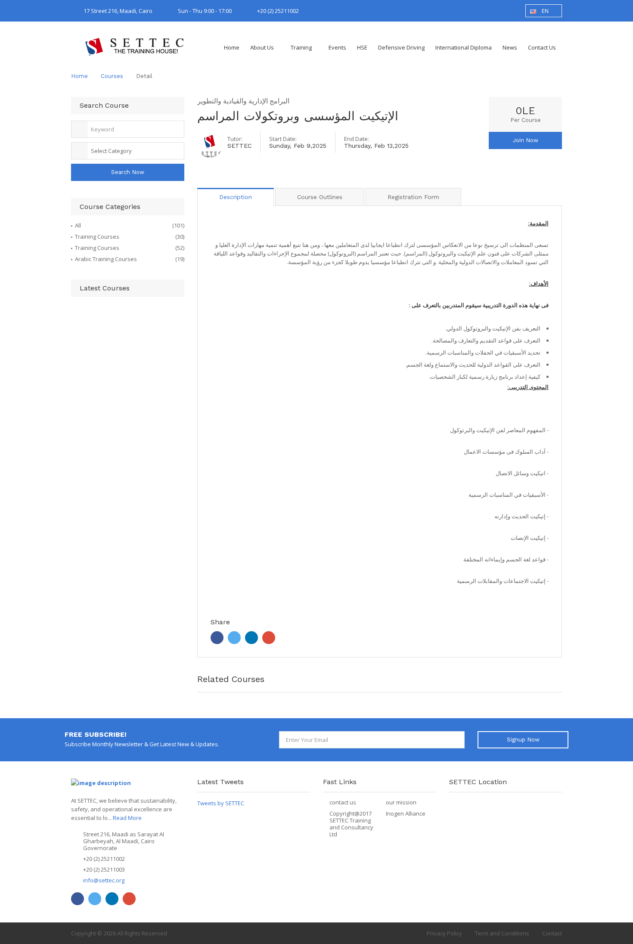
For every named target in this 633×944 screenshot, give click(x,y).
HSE (362, 47)
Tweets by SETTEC (220, 803)
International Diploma (463, 47)
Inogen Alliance (405, 813)
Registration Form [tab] (413, 196)
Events (337, 47)
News (510, 47)
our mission (401, 802)
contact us (342, 802)
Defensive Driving (401, 47)
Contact (552, 933)
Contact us (542, 47)
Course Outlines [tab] (319, 196)
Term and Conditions (502, 933)
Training (301, 47)
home (79, 76)
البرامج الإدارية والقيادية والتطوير (243, 101)
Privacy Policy (444, 933)
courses (112, 76)
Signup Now (523, 739)
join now (525, 140)
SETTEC (239, 145)
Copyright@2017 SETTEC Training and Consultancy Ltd (351, 824)
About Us (262, 47)
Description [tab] (235, 196)
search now (127, 172)
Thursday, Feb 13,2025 (376, 145)
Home (231, 47)
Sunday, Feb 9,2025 (297, 145)
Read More (127, 818)
